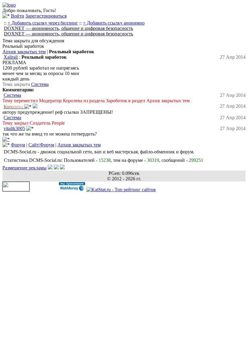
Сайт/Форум (41, 144)
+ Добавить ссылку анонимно (114, 22)
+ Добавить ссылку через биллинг (43, 22)
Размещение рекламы (24, 167)
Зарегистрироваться (46, 15)
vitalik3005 (14, 128)
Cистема (40, 84)
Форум (18, 144)
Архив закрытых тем (24, 51)
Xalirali (11, 57)
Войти (17, 15)
